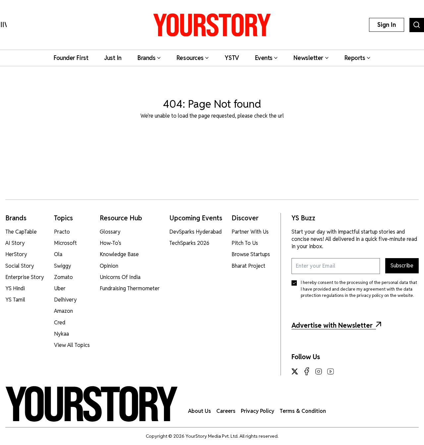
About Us (199, 411)
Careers (226, 411)
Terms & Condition (303, 411)
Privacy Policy (257, 411)
